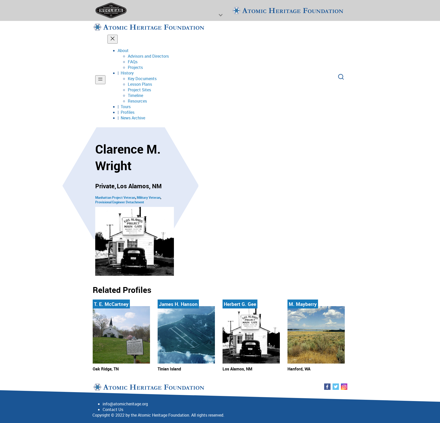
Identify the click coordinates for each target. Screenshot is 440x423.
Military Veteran (148, 197)
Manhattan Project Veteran (115, 197)
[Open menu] (100, 79)
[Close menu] (112, 39)
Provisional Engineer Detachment (119, 202)
